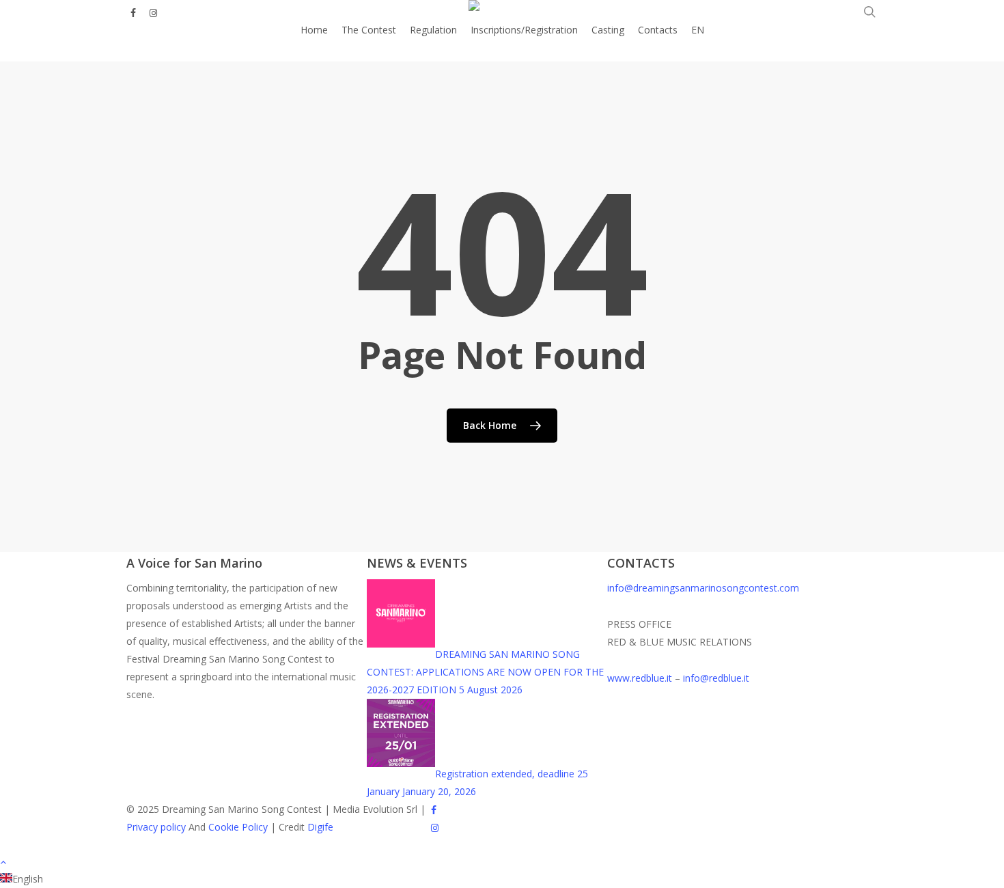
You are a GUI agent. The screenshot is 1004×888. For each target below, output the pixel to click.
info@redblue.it (716, 677)
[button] (502, 861)
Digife (320, 826)
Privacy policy (156, 826)
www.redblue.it (639, 677)
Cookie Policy (238, 826)
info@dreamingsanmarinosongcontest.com (703, 587)
